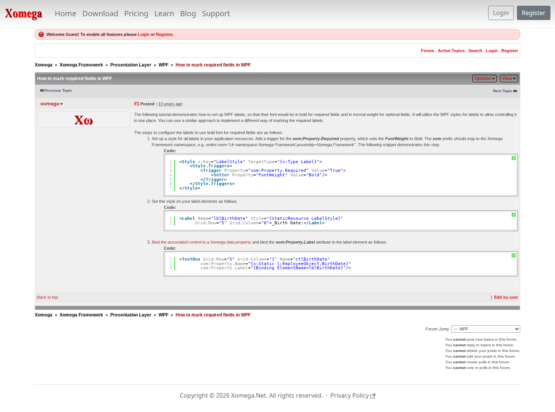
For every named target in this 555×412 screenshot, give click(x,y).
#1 (136, 103)
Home (65, 13)
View (507, 78)
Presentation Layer (130, 65)
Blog (188, 13)
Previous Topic (58, 90)
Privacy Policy (349, 395)
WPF (163, 65)
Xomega (43, 65)
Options (482, 78)
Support (216, 13)
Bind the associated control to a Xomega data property (201, 242)
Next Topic (502, 91)
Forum (427, 50)
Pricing (136, 13)
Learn (164, 13)
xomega (49, 103)
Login (501, 13)
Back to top (47, 297)
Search (475, 50)
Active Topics (451, 50)
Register (534, 13)
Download (100, 13)
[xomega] (83, 119)
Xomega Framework (81, 65)
